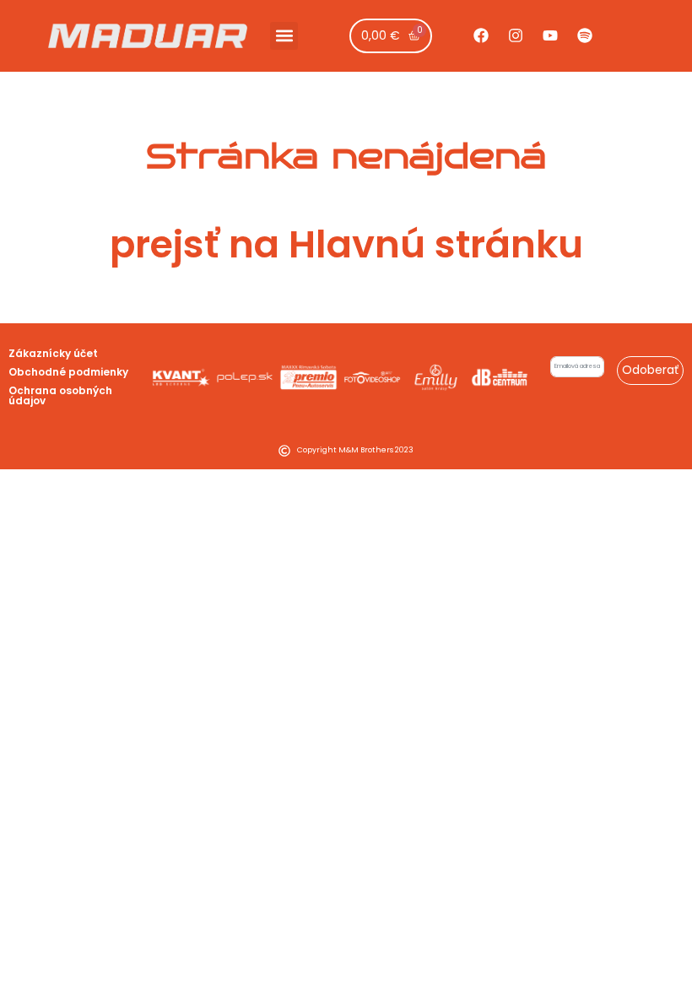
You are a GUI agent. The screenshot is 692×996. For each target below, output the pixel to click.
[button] (284, 36)
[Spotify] (585, 35)
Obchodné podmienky (68, 372)
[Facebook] (481, 35)
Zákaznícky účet (53, 353)
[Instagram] (515, 35)
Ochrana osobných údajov (60, 395)
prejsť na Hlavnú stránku (346, 244)
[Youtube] (550, 35)
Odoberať (650, 369)
